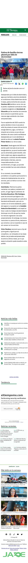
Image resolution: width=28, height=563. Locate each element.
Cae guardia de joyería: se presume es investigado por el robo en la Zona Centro (14, 499)
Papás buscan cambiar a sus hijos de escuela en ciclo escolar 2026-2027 (16, 353)
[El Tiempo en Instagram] (11, 534)
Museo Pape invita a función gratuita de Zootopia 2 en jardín (14, 333)
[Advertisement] (14, 14)
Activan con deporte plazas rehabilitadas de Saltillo (6, 440)
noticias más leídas (14, 377)
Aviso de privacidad (14, 548)
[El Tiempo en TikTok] (15, 534)
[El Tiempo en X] (21, 534)
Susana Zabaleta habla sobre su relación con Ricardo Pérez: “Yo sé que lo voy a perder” (15, 363)
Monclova (14, 35)
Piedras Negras (22, 35)
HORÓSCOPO (12, 466)
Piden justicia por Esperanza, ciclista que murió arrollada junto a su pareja (16, 348)
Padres (19, 256)
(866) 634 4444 (12, 545)
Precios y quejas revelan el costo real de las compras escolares (5, 449)
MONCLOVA (5, 35)
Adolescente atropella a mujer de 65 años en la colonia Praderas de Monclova (16, 343)
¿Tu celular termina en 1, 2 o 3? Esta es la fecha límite (13, 513)
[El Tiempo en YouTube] (19, 534)
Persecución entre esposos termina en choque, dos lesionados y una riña (15, 329)
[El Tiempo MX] (12, 31)
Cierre (15, 256)
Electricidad (4, 257)
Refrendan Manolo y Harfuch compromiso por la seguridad (20, 440)
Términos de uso (5, 548)
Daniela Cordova (5, 81)
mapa (18, 545)
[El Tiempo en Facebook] (7, 534)
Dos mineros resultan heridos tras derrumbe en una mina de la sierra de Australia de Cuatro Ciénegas (6, 433)
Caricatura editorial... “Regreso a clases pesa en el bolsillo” (20, 449)
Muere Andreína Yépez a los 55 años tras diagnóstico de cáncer (14, 358)
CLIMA (17, 466)
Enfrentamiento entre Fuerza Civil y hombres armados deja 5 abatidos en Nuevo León (15, 338)
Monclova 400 (10, 256)
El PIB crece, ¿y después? (19, 431)
